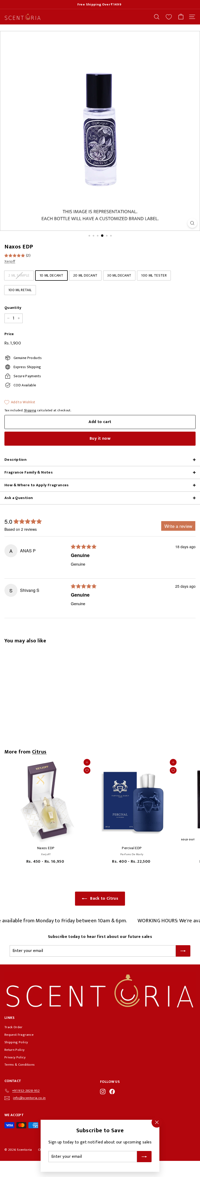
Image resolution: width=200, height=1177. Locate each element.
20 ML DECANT (85, 275)
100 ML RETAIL (20, 290)
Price (9, 334)
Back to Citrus (104, 898)
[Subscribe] (144, 1156)
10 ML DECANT (51, 275)
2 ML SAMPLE (19, 275)
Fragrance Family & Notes (28, 472)
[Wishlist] (169, 17)
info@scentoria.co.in (29, 1098)
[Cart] (181, 16)
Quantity (13, 308)
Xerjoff (9, 261)
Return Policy (14, 1050)
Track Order (13, 1027)
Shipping (30, 410)
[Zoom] (192, 223)
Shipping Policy (16, 1042)
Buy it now (100, 438)
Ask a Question (18, 498)
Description (15, 459)
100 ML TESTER (154, 275)
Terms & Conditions (19, 1064)
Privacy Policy (15, 1057)
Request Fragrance (19, 1035)
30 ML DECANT (119, 275)
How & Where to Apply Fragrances (36, 485)
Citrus (39, 751)
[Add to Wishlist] (87, 770)
